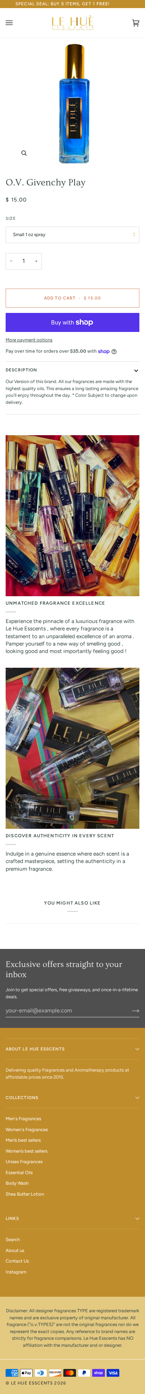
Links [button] (12, 1218)
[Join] (130, 1010)
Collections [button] (22, 1097)
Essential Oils (19, 1172)
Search (13, 1239)
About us (15, 1250)
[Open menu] (16, 23)
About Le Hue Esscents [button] (35, 1049)
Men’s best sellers (23, 1140)
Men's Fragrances (23, 1118)
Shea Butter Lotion (25, 1194)
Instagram (16, 1272)
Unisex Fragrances (24, 1161)
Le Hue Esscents (32, 1383)
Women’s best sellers (27, 1151)
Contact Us (17, 1261)
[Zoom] (72, 104)
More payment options (29, 340)
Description (21, 370)
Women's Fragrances (27, 1129)
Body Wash (17, 1183)
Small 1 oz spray (29, 234)
